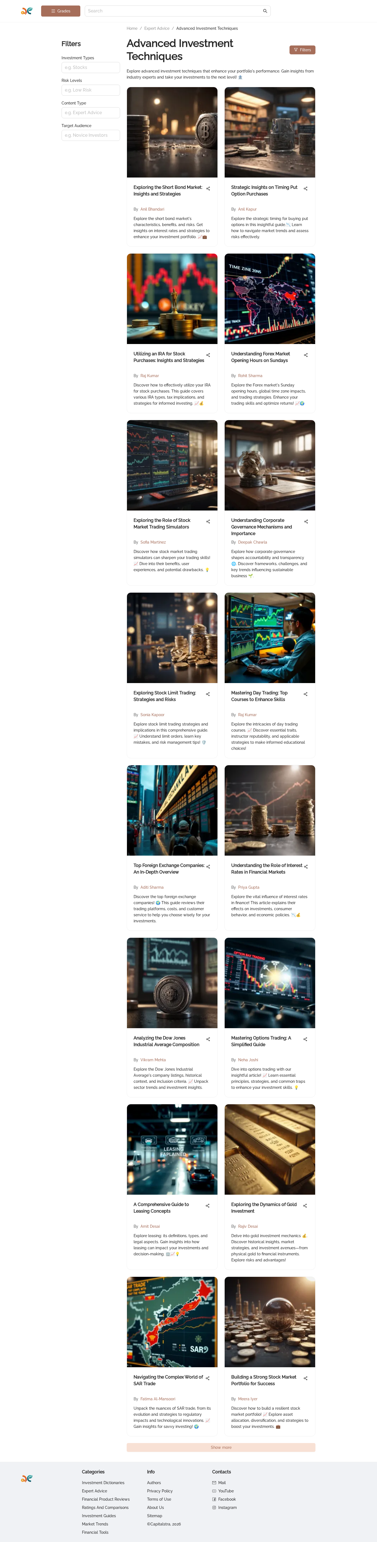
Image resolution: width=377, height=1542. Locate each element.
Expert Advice (156, 28)
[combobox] (175, 11)
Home (132, 28)
